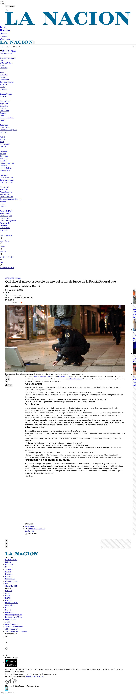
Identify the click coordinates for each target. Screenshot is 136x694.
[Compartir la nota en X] (9, 385)
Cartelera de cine (6, 177)
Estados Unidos (6, 94)
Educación (4, 106)
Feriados (3, 161)
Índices (2, 87)
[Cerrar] (34, 42)
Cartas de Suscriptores (8, 130)
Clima (2, 60)
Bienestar (3, 113)
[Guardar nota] (6, 376)
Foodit (4, 33)
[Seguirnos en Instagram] (6, 649)
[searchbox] (67, 47)
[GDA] (11, 683)
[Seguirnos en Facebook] (6, 637)
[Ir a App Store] (11, 667)
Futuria (2, 72)
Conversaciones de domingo (11, 199)
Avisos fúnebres (6, 192)
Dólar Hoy (4, 75)
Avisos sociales (5, 194)
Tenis (2, 142)
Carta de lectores (6, 197)
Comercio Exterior (7, 82)
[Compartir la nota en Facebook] (6, 385)
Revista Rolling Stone (8, 220)
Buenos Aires (5, 101)
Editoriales (4, 125)
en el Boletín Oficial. (74, 379)
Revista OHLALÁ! (6, 211)
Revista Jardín (5, 223)
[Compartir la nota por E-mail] (11, 385)
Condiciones (31, 676)
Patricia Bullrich (64, 376)
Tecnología (4, 156)
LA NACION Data (6, 63)
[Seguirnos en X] (6, 643)
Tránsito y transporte (8, 58)
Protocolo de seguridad (36, 529)
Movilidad (3, 84)
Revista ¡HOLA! (5, 213)
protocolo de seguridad (41, 376)
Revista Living (5, 218)
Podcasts (3, 166)
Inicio (4, 27)
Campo (2, 77)
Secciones (6, 30)
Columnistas (4, 127)
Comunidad (4, 111)
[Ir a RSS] (6, 655)
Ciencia (2, 115)
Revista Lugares (6, 216)
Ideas (2, 204)
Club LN (5, 36)
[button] (68, 155)
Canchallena (4, 144)
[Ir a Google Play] (11, 662)
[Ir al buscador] (7, 10)
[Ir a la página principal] (68, 24)
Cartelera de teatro (7, 180)
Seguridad (4, 103)
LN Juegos (3, 151)
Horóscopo (4, 158)
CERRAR (2, 1)
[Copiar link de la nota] (6, 382)
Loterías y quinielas (7, 163)
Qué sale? (3, 175)
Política (18, 278)
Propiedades (5, 80)
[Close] (6, 540)
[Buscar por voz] (133, 47)
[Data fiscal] (6, 690)
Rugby (2, 139)
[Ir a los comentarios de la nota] (9, 376)
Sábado (3, 201)
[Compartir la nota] (6, 379)
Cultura (3, 108)
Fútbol (2, 137)
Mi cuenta (6, 39)
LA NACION (10, 278)
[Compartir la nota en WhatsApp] (9, 379)
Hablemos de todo (7, 118)
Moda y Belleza (5, 168)
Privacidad (39, 676)
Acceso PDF (4, 187)
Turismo (3, 154)
